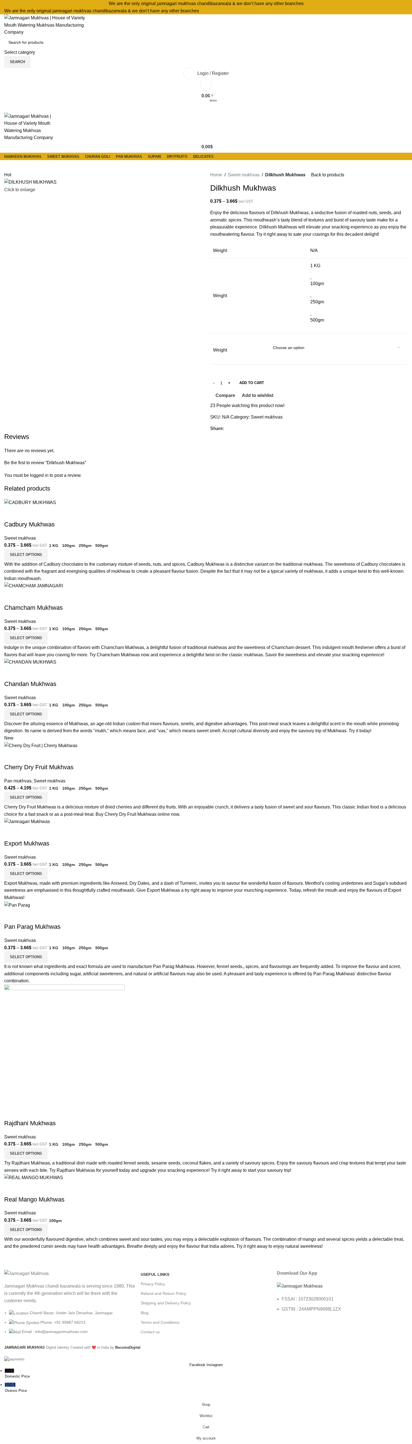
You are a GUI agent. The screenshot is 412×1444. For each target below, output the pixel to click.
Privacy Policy (153, 1284)
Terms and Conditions (160, 1322)
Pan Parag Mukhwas (32, 926)
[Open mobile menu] (206, 107)
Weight (220, 350)
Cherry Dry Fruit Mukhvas (38, 767)
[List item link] (69, 1325)
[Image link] (300, 1285)
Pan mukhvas (17, 780)
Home (216, 174)
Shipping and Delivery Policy (166, 1303)
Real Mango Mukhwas (34, 1199)
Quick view (26, 513)
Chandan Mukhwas (30, 683)
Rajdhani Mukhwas (30, 1123)
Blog (145, 1313)
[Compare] (11, 513)
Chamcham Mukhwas (33, 607)
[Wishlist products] (206, 84)
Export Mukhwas (26, 843)
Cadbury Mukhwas (29, 524)
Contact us (150, 1332)
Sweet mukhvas (244, 174)
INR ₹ (17, 1373)
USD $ (16, 1387)
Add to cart (251, 383)
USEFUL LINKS (155, 1274)
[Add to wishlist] (41, 513)
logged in (39, 475)
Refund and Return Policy (163, 1293)
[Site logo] (46, 24)
